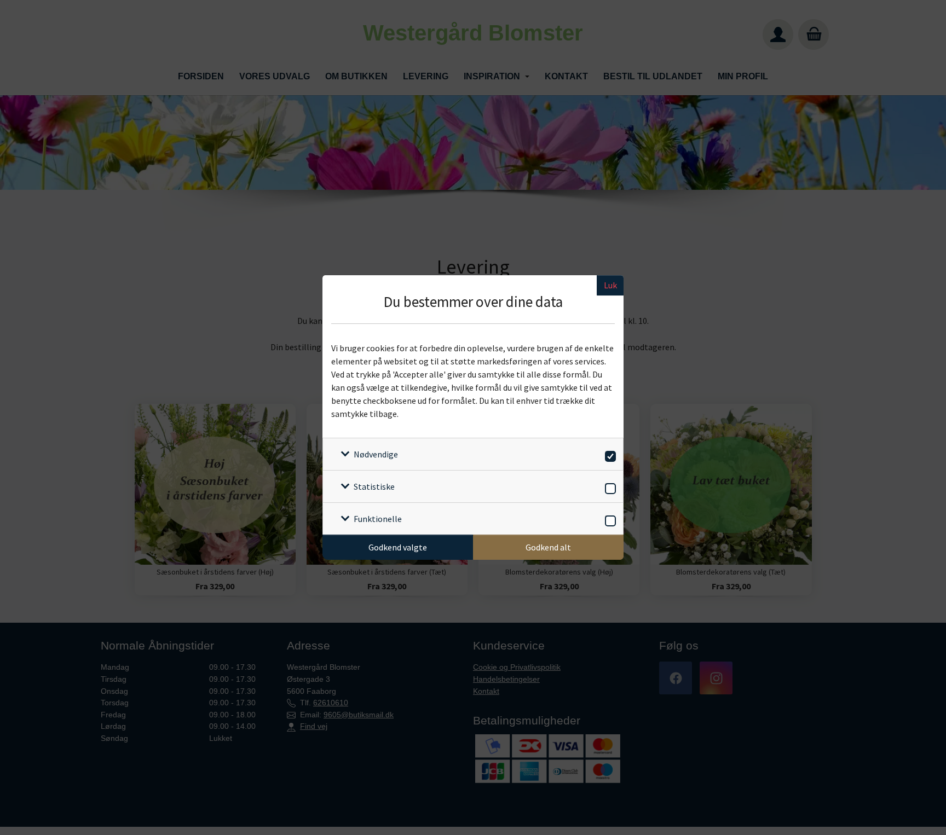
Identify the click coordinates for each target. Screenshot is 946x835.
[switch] (608, 454)
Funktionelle (378, 518)
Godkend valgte (397, 547)
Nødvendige (376, 454)
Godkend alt (548, 547)
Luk (610, 285)
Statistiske (374, 486)
